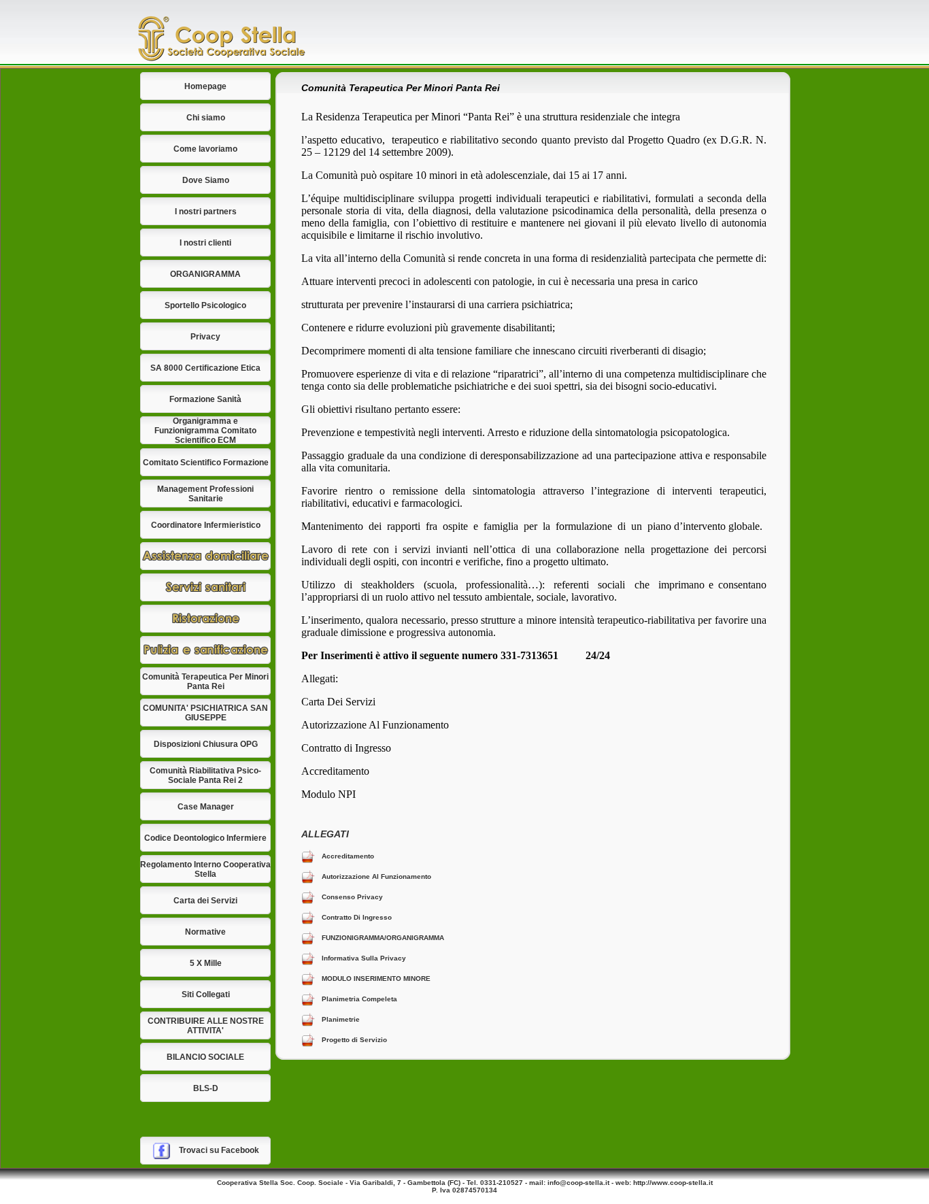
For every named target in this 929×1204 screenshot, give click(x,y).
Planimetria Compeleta (359, 999)
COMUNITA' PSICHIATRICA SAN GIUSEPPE (205, 712)
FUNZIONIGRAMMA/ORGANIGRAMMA (383, 937)
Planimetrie (341, 1019)
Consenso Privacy (352, 897)
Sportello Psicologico (205, 305)
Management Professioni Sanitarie (205, 493)
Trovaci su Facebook (219, 1150)
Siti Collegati (206, 994)
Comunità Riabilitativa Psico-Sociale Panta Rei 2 (205, 775)
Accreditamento (348, 856)
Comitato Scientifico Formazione (206, 462)
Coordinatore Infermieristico (205, 525)
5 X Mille (206, 963)
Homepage (205, 86)
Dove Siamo (205, 180)
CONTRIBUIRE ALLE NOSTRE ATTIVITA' (206, 1025)
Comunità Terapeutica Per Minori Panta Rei (205, 681)
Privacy (205, 336)
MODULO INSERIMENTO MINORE (376, 978)
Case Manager (206, 807)
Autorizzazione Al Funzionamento (376, 876)
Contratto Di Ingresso (357, 917)
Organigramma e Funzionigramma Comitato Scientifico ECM (205, 430)
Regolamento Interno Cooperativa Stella (205, 869)
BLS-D (205, 1088)
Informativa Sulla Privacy (364, 958)
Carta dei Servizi (205, 900)
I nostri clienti (205, 243)
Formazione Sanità (205, 399)
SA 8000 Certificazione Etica (205, 368)
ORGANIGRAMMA (205, 274)
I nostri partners (206, 211)
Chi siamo (205, 117)
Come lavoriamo (205, 149)
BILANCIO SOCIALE (205, 1057)
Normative (205, 932)
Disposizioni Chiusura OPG (206, 744)
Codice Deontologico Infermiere (205, 838)
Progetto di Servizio (354, 1039)
